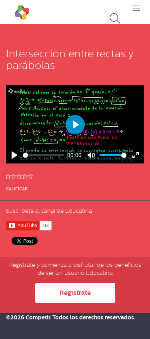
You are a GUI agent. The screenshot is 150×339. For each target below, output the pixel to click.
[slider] (43, 155)
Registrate (75, 293)
